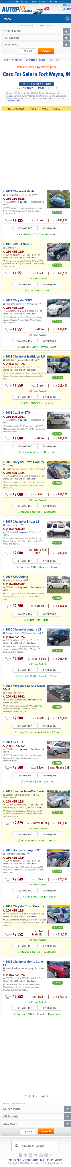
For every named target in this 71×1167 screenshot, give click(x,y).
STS (53, 452)
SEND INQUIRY (49, 228)
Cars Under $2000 (27, 234)
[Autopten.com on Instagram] (30, 1155)
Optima (46, 619)
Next (43, 1096)
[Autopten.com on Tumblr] (46, 1155)
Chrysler (44, 346)
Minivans (25, 512)
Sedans (30, 619)
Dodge (43, 896)
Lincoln (41, 840)
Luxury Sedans (25, 732)
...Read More (12, 100)
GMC (38, 290)
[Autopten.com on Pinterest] (25, 1155)
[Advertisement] (35, 1055)
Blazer (54, 567)
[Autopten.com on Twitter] (36, 1155)
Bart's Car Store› (28, 257)
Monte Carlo (54, 1014)
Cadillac (45, 452)
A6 (52, 781)
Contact (58, 1159)
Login (68, 8)
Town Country (49, 512)
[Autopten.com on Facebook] (20, 1155)
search (46, 51)
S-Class (55, 732)
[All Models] (36, 38)
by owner (24, 202)
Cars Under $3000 (28, 567)
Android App (15, 1159)
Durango (53, 896)
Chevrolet (43, 234)
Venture (54, 676)
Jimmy (46, 290)
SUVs (30, 290)
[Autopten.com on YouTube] (41, 1155)
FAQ (42, 1159)
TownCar (51, 840)
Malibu (54, 234)
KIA (38, 619)
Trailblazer (48, 403)
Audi (45, 781)
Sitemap (26, 1159)
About (35, 1159)
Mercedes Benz (42, 732)
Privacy (49, 1159)
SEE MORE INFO (24, 228)
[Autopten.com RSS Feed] (51, 1155)
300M (53, 346)
